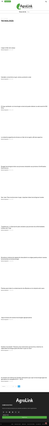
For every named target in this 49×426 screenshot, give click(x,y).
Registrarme (7, 1)
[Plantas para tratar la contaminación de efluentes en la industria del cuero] (24, 275)
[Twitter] (15, 412)
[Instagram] (6, 412)
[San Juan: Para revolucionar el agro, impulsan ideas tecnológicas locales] (24, 184)
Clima (12, 424)
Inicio (2, 18)
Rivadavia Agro (18, 424)
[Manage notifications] (46, 423)
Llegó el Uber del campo (8, 48)
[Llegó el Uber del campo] (24, 34)
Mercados (24, 424)
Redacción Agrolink (4, 49)
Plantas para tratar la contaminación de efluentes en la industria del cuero (22, 288)
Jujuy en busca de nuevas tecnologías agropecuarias (16, 317)
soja (28, 11)
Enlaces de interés (31, 424)
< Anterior (3, 386)
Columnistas (38, 424)
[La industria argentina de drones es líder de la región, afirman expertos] (24, 124)
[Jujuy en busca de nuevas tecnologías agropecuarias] (24, 304)
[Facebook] (3, 412)
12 (13, 386)
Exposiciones (44, 424)
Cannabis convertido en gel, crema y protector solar (16, 77)
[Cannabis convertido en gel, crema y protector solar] (24, 64)
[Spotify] (12, 412)
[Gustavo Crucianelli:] (24, 333)
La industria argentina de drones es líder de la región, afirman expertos (21, 137)
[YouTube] (9, 412)
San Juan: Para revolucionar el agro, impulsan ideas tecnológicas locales (22, 197)
